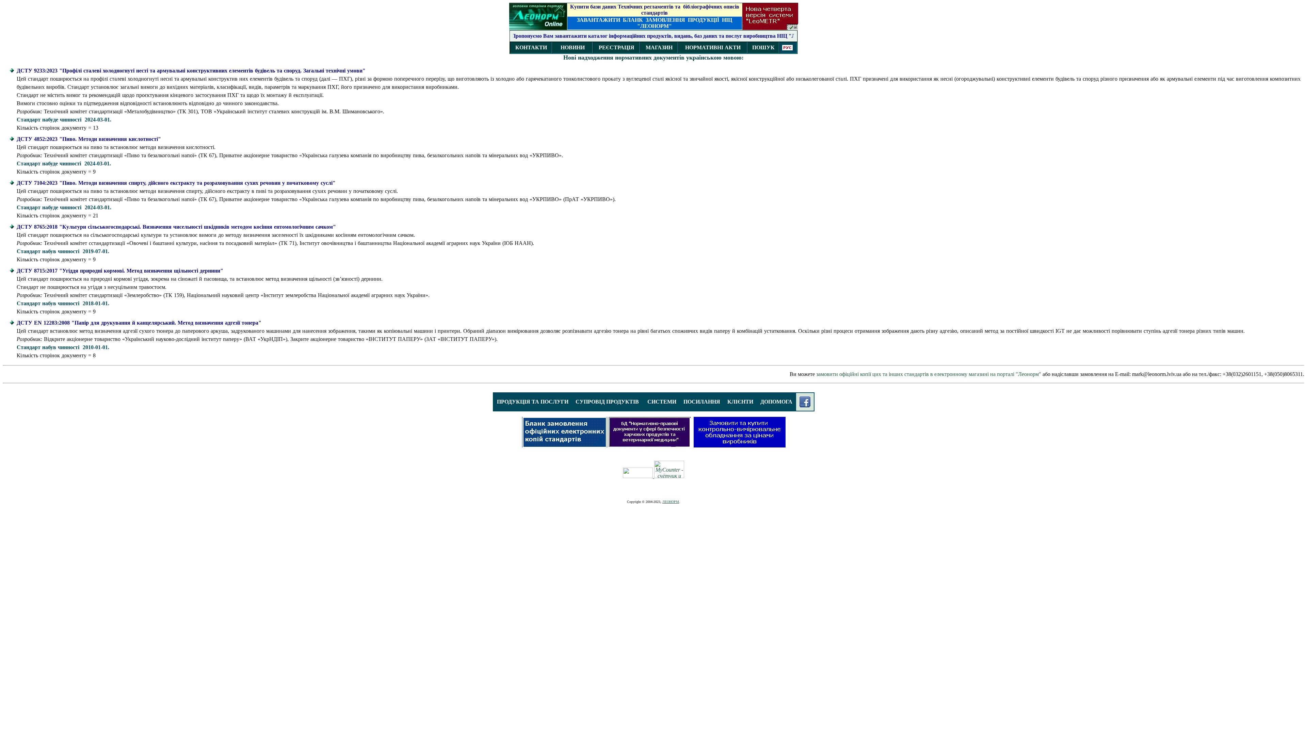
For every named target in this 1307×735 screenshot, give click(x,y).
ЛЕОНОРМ (670, 502)
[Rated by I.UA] (638, 476)
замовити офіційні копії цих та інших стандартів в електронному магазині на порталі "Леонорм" (928, 374)
